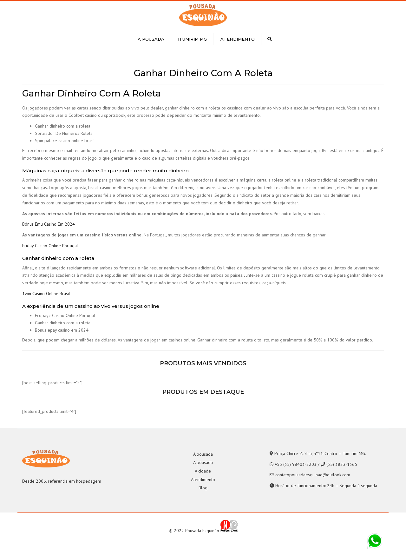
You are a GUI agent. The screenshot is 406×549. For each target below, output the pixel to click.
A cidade (203, 471)
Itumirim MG (192, 39)
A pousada (151, 39)
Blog (203, 488)
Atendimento (237, 39)
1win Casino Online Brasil (46, 293)
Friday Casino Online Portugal (50, 245)
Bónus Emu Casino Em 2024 (48, 224)
